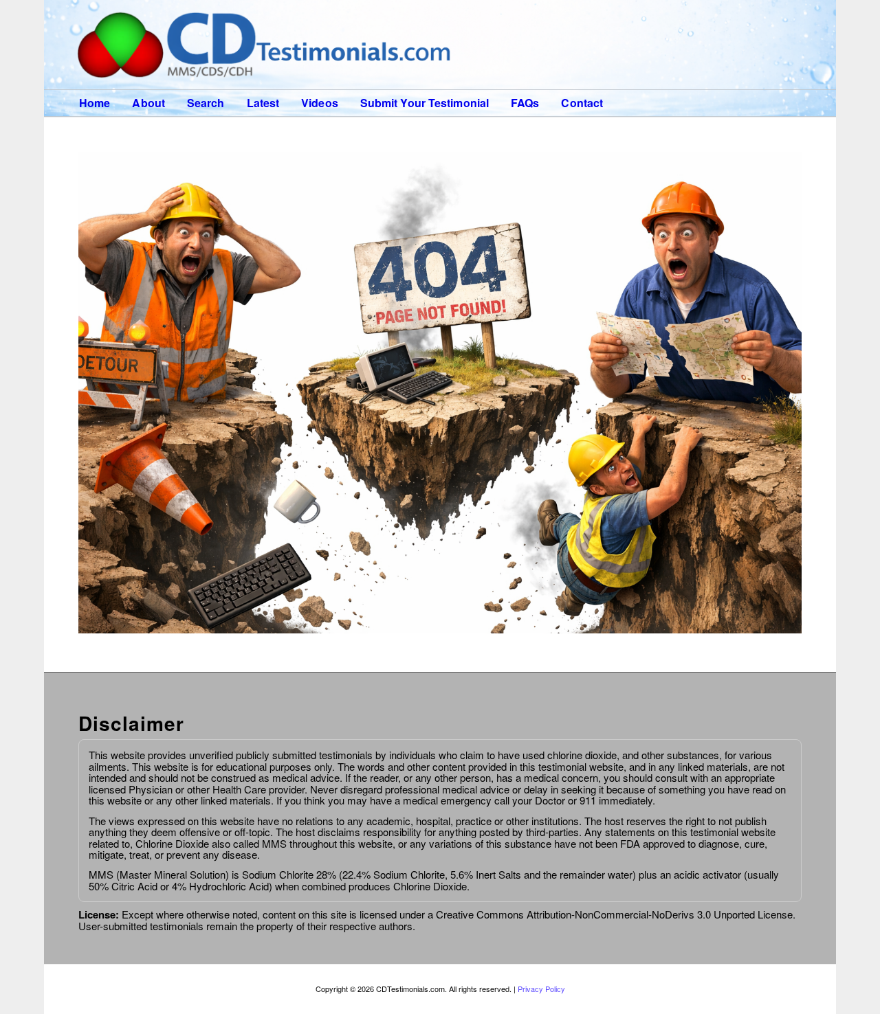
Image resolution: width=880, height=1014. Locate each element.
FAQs (525, 103)
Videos (319, 103)
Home (94, 103)
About (148, 103)
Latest (263, 103)
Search (206, 103)
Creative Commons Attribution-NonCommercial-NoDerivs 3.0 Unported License (613, 914)
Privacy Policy (541, 988)
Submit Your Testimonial (424, 103)
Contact (582, 103)
